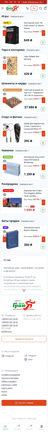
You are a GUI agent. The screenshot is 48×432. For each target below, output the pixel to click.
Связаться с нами (9, 384)
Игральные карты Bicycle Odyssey (32, 228)
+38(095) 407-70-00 (10, 322)
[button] (43, 33)
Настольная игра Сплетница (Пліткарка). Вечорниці (34, 159)
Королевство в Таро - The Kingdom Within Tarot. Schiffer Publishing (33, 193)
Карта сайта (7, 388)
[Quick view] (4, 27)
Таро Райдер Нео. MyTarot (32, 57)
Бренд (4, 391)
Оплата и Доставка (10, 378)
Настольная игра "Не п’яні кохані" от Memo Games (34, 25)
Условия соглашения (11, 374)
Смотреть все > (17, 16)
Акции (4, 395)
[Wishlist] (4, 62)
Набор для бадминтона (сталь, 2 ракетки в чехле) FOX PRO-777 (34, 126)
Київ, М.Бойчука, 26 (32, 2)
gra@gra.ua (7, 331)
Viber (30, 359)
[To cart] (43, 42)
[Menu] (3, 8)
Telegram (32, 356)
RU (34, 8)
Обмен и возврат (9, 381)
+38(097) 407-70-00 (10, 319)
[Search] (40, 8)
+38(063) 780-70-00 (10, 325)
